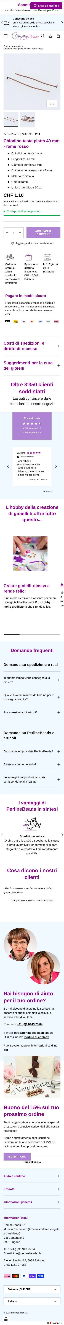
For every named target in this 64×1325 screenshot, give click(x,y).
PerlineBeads (11, 134)
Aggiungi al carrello (43, 233)
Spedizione (28, 201)
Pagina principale (12, 46)
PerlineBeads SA (19, 1313)
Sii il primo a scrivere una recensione (32, 900)
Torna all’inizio (32, 1162)
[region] (32, 466)
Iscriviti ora (17, 1156)
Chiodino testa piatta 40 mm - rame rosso (23, 48)
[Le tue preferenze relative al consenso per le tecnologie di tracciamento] (6, 1319)
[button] (58, 36)
